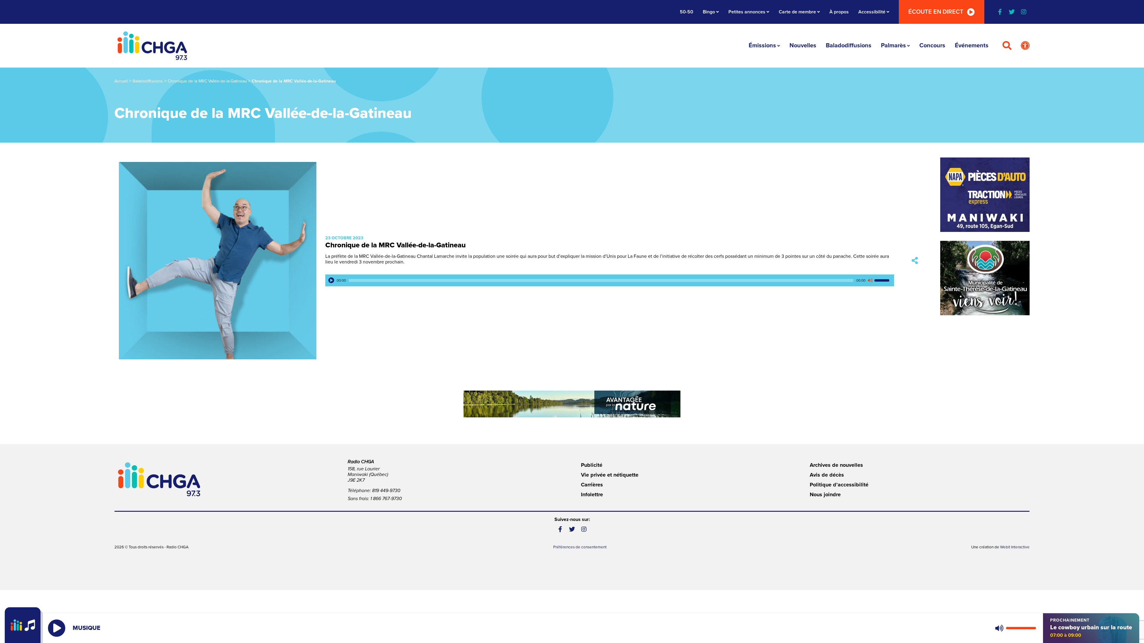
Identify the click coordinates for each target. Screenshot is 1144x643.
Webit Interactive (1015, 547)
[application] (609, 280)
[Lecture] (331, 280)
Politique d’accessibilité (839, 484)
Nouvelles (802, 45)
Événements (971, 45)
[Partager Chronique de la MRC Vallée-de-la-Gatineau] (915, 260)
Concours (932, 45)
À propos (839, 12)
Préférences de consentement (580, 547)
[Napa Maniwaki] (985, 194)
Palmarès (893, 45)
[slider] (882, 280)
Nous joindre (825, 494)
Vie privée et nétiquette (609, 475)
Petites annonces (746, 12)
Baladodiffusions (848, 45)
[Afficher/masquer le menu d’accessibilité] (1025, 46)
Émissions (762, 45)
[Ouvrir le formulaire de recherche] (1006, 46)
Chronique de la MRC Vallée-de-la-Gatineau (207, 81)
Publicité (591, 465)
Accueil (121, 81)
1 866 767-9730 (386, 499)
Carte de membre (797, 12)
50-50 (686, 12)
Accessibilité (871, 12)
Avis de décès (827, 475)
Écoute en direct (935, 11)
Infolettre (592, 494)
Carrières (592, 484)
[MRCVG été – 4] (572, 404)
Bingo (709, 12)
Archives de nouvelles (836, 465)
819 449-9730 (386, 491)
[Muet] (870, 280)
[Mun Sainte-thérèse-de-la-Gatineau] (985, 278)
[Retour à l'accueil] (152, 46)
